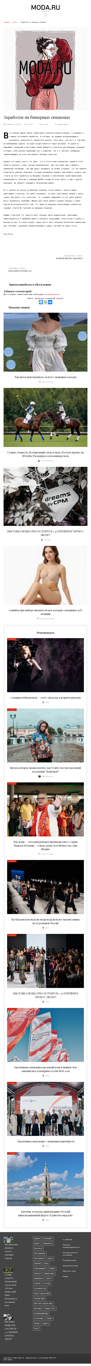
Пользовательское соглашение (70, 1253)
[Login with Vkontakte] (50, 302)
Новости (37, 1273)
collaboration (40, 1288)
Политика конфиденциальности (71, 1246)
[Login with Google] (45, 302)
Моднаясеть (38, 1278)
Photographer (39, 1253)
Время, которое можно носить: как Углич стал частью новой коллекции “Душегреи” (45, 769)
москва (37, 1323)
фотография (38, 1318)
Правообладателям (70, 1266)
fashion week (39, 1298)
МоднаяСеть (47, 1243)
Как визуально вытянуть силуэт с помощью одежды (45, 377)
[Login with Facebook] (41, 302)
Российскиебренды (41, 1313)
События (37, 1263)
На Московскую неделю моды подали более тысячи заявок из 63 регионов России (45, 921)
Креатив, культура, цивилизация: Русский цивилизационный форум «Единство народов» (45, 1213)
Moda (46, 1263)
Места (49, 1278)
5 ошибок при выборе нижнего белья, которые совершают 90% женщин (45, 612)
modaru (37, 1238)
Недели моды (49, 1273)
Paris (36, 1328)
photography (39, 1258)
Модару (52, 1268)
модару (37, 1243)
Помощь (65, 1276)
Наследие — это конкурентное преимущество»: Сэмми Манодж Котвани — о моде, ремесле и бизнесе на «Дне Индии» (45, 845)
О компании (67, 1239)
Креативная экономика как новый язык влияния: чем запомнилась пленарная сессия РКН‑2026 (45, 1069)
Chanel (49, 1318)
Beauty (46, 1323)
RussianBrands (40, 1268)
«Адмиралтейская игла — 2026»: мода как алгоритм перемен (45, 697)
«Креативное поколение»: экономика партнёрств (45, 1141)
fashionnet (48, 1238)
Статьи (47, 1283)
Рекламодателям (69, 1260)
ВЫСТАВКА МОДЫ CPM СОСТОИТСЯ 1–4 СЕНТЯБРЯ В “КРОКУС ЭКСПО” (45, 533)
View (44, 342)
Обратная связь (69, 1271)
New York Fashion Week (43, 1303)
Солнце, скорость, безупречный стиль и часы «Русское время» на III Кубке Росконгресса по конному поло (45, 454)
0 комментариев (61, 124)
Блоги (15, 22)
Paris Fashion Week (42, 1293)
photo (50, 1258)
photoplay (38, 1248)
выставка (37, 1308)
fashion (37, 1283)
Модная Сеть (50, 1308)
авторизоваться (52, 294)
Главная (6, 22)
